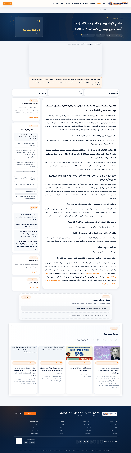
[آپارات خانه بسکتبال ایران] (87, 441)
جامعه (86, 3)
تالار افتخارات (88, 434)
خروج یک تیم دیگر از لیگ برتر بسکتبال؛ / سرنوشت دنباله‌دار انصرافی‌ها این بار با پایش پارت (28, 234)
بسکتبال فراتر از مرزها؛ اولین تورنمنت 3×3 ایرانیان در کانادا (26, 225)
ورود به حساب (81, 308)
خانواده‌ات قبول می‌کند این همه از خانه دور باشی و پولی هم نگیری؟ (25, 197)
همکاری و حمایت (18, 414)
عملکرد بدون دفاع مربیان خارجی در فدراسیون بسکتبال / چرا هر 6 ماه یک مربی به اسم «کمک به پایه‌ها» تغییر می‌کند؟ (26, 245)
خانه (104, 3)
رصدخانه (62, 431)
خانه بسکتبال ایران (54, 280)
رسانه (99, 3)
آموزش (93, 3)
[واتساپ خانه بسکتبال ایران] (94, 441)
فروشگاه (62, 428)
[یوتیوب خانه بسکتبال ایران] (91, 441)
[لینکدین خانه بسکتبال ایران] (84, 441)
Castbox (32, 442)
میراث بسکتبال (77, 3)
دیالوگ (104, 284)
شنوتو (26, 442)
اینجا (113, 284)
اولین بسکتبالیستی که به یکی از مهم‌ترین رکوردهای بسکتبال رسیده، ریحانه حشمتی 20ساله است (26, 137)
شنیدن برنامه (34, 272)
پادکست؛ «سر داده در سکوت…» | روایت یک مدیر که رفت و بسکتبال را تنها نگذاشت (26, 217)
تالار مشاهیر (88, 431)
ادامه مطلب (115, 391)
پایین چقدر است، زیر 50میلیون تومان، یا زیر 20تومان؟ (25, 179)
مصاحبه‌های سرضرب (92, 273)
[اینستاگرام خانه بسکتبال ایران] (101, 441)
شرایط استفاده (34, 434)
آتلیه (62, 3)
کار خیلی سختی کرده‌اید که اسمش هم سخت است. (26, 144)
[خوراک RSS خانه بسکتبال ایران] (77, 441)
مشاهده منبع (34, 288)
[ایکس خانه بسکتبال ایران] (80, 441)
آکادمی (115, 428)
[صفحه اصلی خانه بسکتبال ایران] (109, 414)
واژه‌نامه (68, 3)
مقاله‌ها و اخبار (113, 425)
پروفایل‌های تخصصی (86, 425)
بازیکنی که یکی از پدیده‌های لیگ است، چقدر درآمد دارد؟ (25, 172)
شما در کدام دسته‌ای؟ (30, 191)
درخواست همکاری (32, 118)
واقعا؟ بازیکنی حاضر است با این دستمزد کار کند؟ (25, 185)
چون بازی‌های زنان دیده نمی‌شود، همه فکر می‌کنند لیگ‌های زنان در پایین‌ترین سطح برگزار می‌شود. (25, 164)
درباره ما (36, 425)
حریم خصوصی (34, 431)
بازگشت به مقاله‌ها (102, 10)
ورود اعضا (62, 434)
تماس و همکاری (34, 428)
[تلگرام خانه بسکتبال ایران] (98, 441)
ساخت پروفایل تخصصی (30, 414)
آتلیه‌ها (62, 425)
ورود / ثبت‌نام (7, 3)
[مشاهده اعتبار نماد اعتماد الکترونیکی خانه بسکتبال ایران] (19, 441)
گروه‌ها (89, 428)
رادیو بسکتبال (114, 431)
